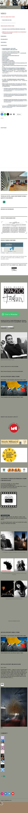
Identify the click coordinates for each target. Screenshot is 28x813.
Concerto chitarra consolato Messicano (10, 52)
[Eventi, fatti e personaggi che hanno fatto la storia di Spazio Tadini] (14, 227)
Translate (12, 328)
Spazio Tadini (4, 7)
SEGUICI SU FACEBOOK (7, 209)
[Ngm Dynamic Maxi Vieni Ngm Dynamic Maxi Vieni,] (2, 744)
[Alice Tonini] (2, 766)
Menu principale (26, 7)
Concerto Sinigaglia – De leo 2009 (8, 48)
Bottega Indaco (5, 56)
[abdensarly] (2, 758)
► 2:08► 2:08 (4, 65)
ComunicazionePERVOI (16, 85)
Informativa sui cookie (10, 523)
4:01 (4, 88)
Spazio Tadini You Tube (6, 19)
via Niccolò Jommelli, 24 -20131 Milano (10, 483)
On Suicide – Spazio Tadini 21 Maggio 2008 (10, 51)
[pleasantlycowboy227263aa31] (2, 737)
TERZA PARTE (4, 42)
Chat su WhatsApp (11, 314)
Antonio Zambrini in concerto (7, 60)
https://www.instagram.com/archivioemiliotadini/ (12, 371)
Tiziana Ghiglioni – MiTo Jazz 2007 (9, 49)
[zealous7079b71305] (2, 748)
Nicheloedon (4, 57)
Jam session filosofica (6, 54)
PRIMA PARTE (3, 36)
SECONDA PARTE (4, 39)
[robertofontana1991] (2, 741)
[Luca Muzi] (2, 755)
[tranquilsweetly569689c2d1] (2, 751)
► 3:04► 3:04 (5, 69)
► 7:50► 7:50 (5, 79)
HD (13, 89)
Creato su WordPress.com (6, 800)
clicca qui (24, 321)
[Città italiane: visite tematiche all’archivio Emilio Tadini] (14, 388)
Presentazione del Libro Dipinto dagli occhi (10, 55)
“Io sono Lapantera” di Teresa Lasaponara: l (16, 67)
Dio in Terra (3, 667)
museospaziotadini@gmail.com (8, 485)
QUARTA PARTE (4, 45)
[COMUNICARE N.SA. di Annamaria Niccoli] (2, 762)
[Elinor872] (2, 769)
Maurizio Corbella (5, 59)
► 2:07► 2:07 (4, 67)
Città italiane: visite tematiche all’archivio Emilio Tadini (13, 379)
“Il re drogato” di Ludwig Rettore (8, 61)
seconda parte (23, 52)
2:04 (4, 99)
